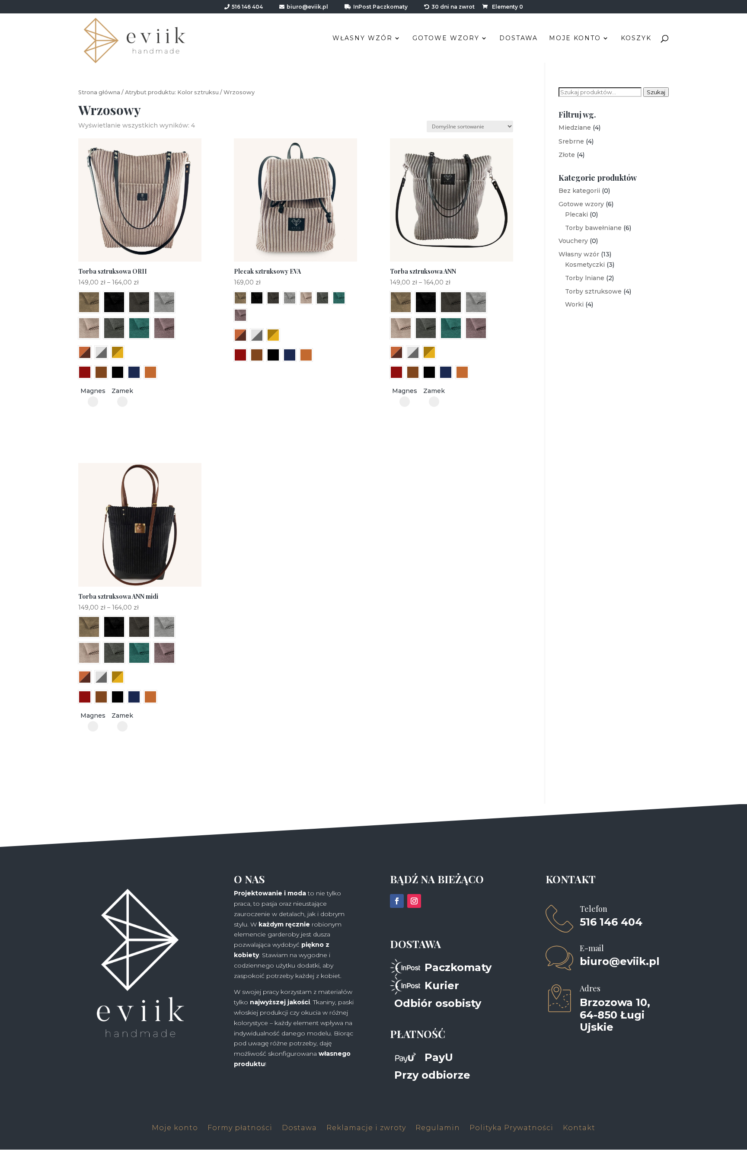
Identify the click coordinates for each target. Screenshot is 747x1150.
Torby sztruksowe (593, 291)
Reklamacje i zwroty (366, 1128)
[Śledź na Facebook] (397, 901)
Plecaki (576, 214)
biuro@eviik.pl (307, 7)
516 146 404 (247, 7)
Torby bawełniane (593, 228)
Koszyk (636, 38)
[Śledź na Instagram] (414, 901)
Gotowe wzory (445, 38)
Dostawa (518, 38)
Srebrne (571, 141)
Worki (574, 304)
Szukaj (656, 92)
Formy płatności (240, 1128)
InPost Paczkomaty (380, 7)
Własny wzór (362, 38)
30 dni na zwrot (453, 7)
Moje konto (575, 38)
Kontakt (579, 1128)
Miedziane (575, 127)
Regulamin (437, 1128)
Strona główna (99, 92)
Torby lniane (584, 278)
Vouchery (573, 241)
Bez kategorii (579, 191)
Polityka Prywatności (511, 1128)
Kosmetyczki (585, 264)
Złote (567, 155)
